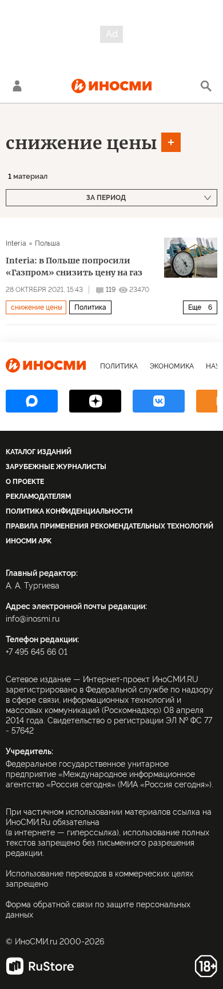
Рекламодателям (38, 496)
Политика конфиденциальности (69, 511)
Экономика (172, 366)
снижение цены (81, 143)
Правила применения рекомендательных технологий (109, 526)
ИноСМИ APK (28, 541)
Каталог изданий (38, 452)
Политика (90, 307)
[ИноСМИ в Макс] (32, 401)
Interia (16, 243)
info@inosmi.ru (32, 618)
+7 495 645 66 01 (36, 651)
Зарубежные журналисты (56, 467)
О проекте (25, 482)
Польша (48, 243)
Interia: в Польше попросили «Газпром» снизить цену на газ (74, 266)
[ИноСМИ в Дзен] (95, 401)
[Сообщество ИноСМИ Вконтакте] (159, 401)
